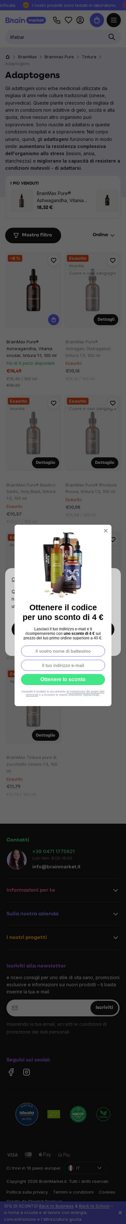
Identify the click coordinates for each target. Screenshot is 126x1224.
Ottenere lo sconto (63, 679)
